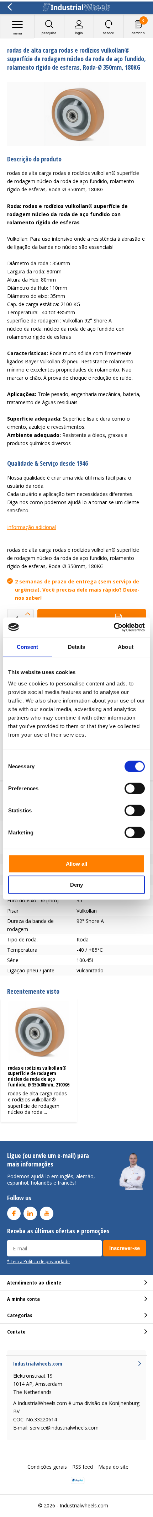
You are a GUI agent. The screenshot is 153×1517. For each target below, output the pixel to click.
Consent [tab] (27, 647)
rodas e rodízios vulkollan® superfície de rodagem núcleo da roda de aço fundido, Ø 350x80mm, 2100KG (39, 1076)
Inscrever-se (124, 1248)
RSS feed (82, 1466)
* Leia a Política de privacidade (38, 1261)
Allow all (76, 863)
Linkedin (30, 1213)
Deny (76, 885)
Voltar (9, 7)
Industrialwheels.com (84, 1505)
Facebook (14, 1213)
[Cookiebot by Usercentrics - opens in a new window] (114, 627)
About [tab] (125, 647)
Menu (17, 33)
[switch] (135, 788)
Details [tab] (76, 647)
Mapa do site (113, 1466)
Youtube (46, 1213)
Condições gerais (47, 1466)
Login (79, 33)
